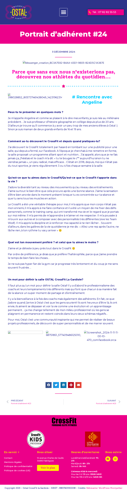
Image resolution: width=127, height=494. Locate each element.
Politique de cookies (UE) (17, 470)
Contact (8, 458)
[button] (63, 12)
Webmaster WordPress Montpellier (104, 488)
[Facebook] (107, 458)
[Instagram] (115, 458)
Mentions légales (13, 462)
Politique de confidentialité (18, 466)
